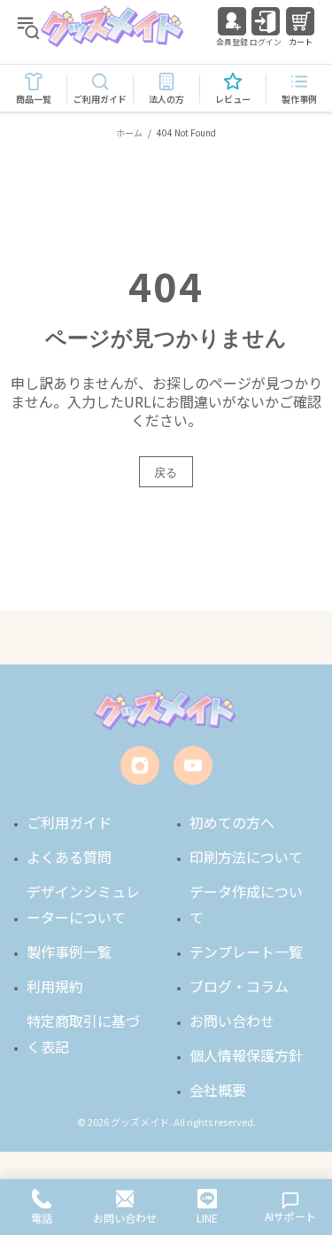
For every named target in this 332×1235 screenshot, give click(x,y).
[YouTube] (193, 765)
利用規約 (55, 986)
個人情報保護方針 (246, 1055)
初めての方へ (231, 822)
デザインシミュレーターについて (83, 904)
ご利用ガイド (69, 822)
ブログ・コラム (239, 986)
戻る (166, 472)
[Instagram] (139, 765)
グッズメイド (113, 26)
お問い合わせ (231, 1020)
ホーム (129, 132)
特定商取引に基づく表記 (83, 1033)
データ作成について (246, 904)
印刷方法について (246, 856)
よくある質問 (69, 856)
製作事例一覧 (69, 951)
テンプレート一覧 (246, 951)
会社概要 (217, 1089)
